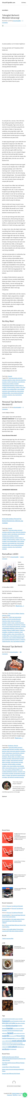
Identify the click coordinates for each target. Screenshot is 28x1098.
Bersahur (18, 619)
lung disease (14, 382)
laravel (10, 1033)
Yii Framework (13, 1049)
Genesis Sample (15, 1093)
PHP (22, 1038)
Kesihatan (10, 745)
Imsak (12, 622)
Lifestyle (4, 615)
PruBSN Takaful (15, 630)
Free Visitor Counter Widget (14, 1086)
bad (10, 378)
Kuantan (22, 613)
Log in (19, 1095)
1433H (10, 617)
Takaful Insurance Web (7, 938)
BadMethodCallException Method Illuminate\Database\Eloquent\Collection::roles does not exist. (20, 836)
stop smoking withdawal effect (16, 637)
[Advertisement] (14, 101)
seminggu (18, 764)
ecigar (13, 380)
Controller (21, 1018)
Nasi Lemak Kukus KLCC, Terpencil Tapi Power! (19, 1003)
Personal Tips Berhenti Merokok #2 (12, 403)
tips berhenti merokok (18, 641)
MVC (8, 1036)
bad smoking (14, 378)
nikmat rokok (18, 385)
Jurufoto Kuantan (19, 622)
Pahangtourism (11, 1038)
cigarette (9, 380)
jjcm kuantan (13, 1026)
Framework (6, 1021)
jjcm (7, 1025)
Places (8, 615)
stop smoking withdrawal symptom (11, 639)
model (4, 1036)
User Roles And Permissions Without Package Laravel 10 (19, 849)
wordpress (5, 1049)
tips (14, 395)
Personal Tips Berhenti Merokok (12, 647)
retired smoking (11, 387)
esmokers (4, 382)
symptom (9, 395)
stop (21, 387)
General (10, 376)
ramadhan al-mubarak (13, 632)
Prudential (22, 630)
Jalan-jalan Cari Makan (13, 613)
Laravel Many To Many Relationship (19, 861)
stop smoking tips (11, 391)
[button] (25, 1095)
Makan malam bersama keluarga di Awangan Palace (20, 876)
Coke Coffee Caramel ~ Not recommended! (19, 988)
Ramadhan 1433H (10, 554)
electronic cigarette (20, 380)
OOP (15, 1036)
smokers (17, 387)
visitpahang (19, 1046)
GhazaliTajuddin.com (8, 2)
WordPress (15, 1095)
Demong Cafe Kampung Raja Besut (19, 947)
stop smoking (18, 634)
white (23, 1046)
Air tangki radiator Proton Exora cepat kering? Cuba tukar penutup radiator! (13, 920)
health (9, 382)
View (22, 1044)
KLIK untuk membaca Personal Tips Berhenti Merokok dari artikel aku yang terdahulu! (12, 521)
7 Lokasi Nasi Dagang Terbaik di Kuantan (19, 961)
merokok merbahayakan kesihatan (19, 1033)
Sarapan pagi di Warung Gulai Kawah (20, 889)
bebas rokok (4, 1018)
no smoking (18, 756)
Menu (24, 2)
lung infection (21, 382)
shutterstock (4, 1042)
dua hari (4, 751)
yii (9, 1049)
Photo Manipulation (18, 1038)
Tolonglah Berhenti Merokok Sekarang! (11, 16)
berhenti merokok (11, 619)
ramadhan (4, 632)
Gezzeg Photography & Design (16, 1021)
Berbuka (4, 619)
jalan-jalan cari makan (8, 1023)
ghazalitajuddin (6, 908)
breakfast (16, 1018)
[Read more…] (20, 606)
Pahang (9, 630)
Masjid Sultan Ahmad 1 (14, 626)
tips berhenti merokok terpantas (16, 777)
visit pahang (12, 1047)
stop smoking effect (12, 389)
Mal (3, 925)
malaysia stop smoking (8, 383)
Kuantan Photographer (16, 1028)
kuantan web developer (13, 1030)
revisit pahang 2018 (19, 1041)
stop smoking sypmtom (16, 636)
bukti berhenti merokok (13, 749)
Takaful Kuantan (6, 641)
